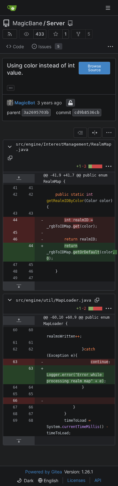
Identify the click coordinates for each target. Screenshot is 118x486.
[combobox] (80, 133)
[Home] (12, 8)
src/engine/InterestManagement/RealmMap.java (63, 147)
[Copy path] (10, 157)
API (97, 480)
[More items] (110, 46)
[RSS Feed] (10, 34)
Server (56, 23)
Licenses (76, 480)
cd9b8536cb (86, 112)
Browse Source (94, 68)
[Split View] (94, 133)
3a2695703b (36, 112)
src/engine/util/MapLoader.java (53, 300)
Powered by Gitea (43, 471)
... (11, 87)
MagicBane (27, 23)
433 (40, 34)
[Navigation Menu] (108, 8)
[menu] (108, 133)
